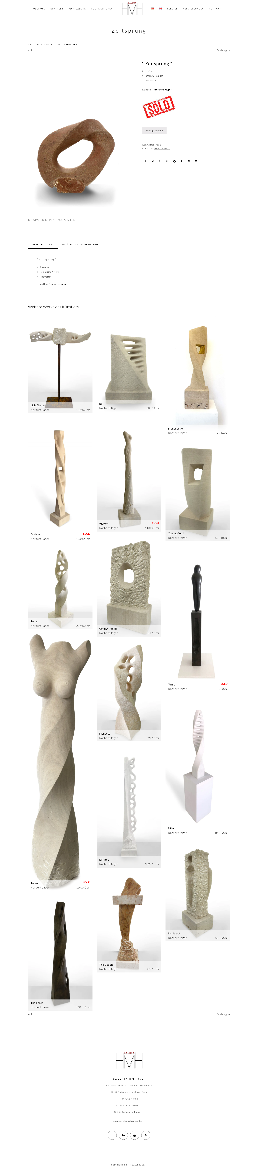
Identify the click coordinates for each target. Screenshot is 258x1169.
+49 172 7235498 (129, 1105)
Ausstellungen (193, 9)
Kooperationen (102, 9)
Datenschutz (137, 1121)
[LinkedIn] (123, 1135)
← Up (31, 50)
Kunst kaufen (35, 44)
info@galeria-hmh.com (129, 1112)
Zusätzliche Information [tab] (80, 244)
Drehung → (223, 50)
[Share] (145, 161)
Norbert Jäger (54, 44)
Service (172, 9)
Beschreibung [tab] (42, 244)
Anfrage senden (154, 130)
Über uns (39, 9)
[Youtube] (134, 1135)
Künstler (57, 9)
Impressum (118, 1121)
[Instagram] (145, 1135)
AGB (127, 1121)
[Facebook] (112, 1135)
